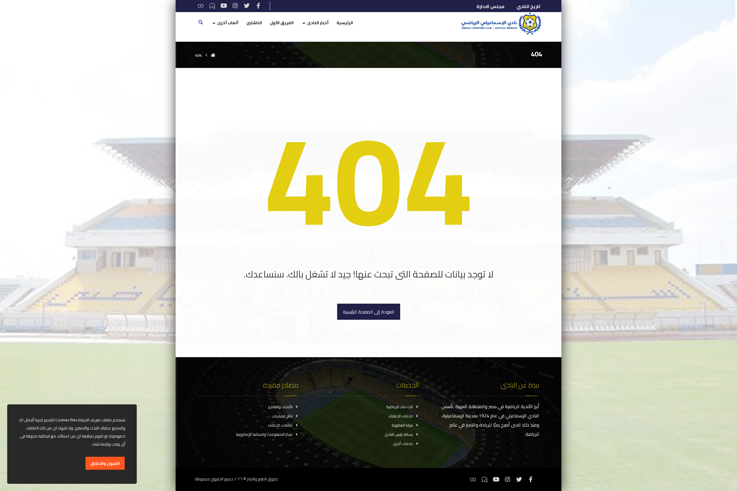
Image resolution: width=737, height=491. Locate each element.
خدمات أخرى (403, 443)
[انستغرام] (235, 6)
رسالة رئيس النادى (399, 434)
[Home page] (213, 55)
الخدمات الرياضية (399, 406)
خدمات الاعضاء (401, 415)
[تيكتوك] (212, 6)
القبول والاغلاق (105, 463)
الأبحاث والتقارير (280, 406)
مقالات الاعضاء (280, 425)
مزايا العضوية (402, 425)
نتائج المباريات (282, 415)
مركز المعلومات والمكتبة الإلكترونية (264, 434)
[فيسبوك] (258, 6)
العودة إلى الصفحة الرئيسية (368, 311)
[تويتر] (246, 6)
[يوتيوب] (223, 6)
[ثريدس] (200, 6)
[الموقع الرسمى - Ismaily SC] (499, 23)
